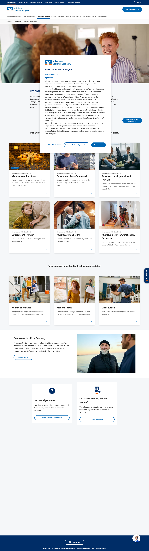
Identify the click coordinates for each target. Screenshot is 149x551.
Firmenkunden (23, 2)
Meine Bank (48, 2)
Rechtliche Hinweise (83, 548)
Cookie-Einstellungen (53, 144)
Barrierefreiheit (101, 548)
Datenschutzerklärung (53, 74)
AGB (93, 548)
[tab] (14, 16)
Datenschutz (56, 548)
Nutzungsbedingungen (68, 548)
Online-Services (59, 2)
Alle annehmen (98, 145)
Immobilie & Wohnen (73, 2)
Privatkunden (11, 2)
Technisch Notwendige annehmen (76, 145)
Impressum (46, 548)
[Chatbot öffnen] (136, 538)
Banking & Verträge (36, 2)
